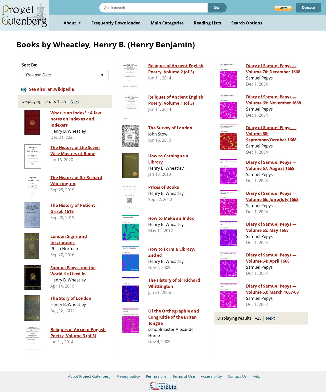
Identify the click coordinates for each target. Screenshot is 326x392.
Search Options (247, 23)
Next (74, 101)
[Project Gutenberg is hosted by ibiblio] (163, 388)
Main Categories (167, 23)
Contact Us (237, 376)
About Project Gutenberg (89, 376)
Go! (217, 7)
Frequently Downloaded (116, 23)
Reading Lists (207, 23)
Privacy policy (128, 376)
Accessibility (211, 376)
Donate (308, 7)
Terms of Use (184, 376)
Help (257, 376)
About (72, 23)
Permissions (156, 376)
